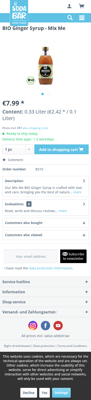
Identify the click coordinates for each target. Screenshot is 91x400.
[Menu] (83, 17)
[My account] (69, 6)
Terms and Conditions (72, 346)
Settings (61, 392)
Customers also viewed (23, 235)
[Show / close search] (69, 17)
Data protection (44, 346)
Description (14, 181)
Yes (44, 392)
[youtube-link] (58, 325)
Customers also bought (23, 222)
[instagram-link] (33, 325)
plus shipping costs (35, 128)
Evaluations (14, 204)
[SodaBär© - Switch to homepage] (19, 13)
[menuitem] (69, 6)
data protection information (50, 268)
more (76, 192)
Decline (29, 392)
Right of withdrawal (17, 346)
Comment (15, 160)
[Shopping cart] (81, 6)
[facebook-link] (45, 325)
